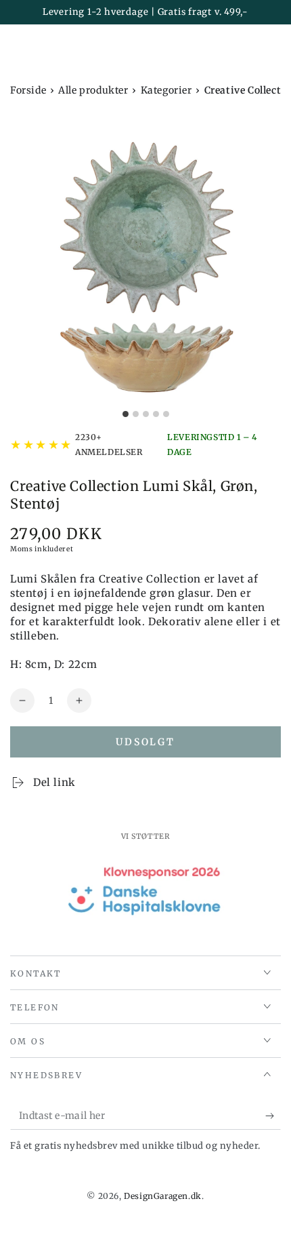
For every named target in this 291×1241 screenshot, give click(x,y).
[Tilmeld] (273, 1116)
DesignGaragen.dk (163, 1196)
